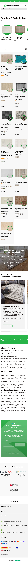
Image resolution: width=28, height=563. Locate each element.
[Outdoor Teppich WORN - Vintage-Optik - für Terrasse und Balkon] (21, 115)
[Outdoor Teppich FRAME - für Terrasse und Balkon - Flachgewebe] (21, 87)
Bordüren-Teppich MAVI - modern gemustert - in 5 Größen (21, 68)
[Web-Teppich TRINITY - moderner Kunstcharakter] (7, 200)
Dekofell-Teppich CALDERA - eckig (5, 181)
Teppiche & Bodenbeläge (10, 13)
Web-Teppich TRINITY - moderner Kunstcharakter (7, 210)
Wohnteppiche (7, 37)
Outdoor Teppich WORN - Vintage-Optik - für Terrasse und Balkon (21, 125)
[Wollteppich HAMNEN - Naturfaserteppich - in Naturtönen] (7, 87)
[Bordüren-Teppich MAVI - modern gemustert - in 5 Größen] (21, 59)
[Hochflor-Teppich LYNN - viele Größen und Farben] (21, 200)
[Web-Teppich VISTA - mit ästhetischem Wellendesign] (7, 226)
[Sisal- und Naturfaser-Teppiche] (19, 29)
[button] (25, 5)
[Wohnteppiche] (7, 29)
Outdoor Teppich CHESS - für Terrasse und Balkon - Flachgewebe (6, 125)
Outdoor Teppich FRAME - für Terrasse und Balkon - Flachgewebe (20, 97)
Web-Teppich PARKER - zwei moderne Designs (21, 181)
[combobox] (14, 9)
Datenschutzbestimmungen (14, 453)
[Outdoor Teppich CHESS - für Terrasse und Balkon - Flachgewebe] (7, 115)
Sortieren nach (4, 48)
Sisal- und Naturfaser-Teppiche (19, 38)
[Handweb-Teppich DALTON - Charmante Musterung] (21, 143)
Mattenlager (6, 554)
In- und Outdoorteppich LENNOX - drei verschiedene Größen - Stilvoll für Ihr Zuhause (7, 154)
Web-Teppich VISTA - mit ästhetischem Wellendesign (6, 235)
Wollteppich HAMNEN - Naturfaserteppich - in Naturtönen (7, 96)
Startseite (3, 13)
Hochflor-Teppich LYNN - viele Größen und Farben (21, 210)
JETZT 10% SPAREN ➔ (19, 444)
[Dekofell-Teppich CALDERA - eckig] (7, 173)
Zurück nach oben (14, 501)
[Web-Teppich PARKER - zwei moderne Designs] (21, 173)
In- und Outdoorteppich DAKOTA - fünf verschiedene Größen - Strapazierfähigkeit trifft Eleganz (6, 70)
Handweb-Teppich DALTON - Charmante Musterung (20, 153)
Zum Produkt (8, 325)
